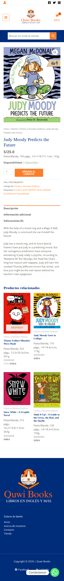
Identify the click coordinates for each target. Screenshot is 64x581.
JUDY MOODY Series (32, 189)
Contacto (9, 529)
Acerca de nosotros (15, 526)
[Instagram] (59, 2)
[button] (55, 52)
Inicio (6, 128)
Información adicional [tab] (17, 214)
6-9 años (18, 189)
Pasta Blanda (23, 193)
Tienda (7, 533)
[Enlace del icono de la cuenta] (4, 2)
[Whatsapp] (54, 572)
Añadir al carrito (28, 173)
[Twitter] (54, 2)
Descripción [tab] (11, 208)
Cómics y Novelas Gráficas (32, 128)
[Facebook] (49, 2)
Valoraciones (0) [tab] (13, 220)
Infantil (14, 128)
